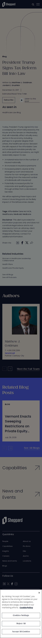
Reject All (21, 623)
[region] (21, 613)
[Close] (39, 592)
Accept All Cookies (21, 632)
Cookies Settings (21, 615)
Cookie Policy (26, 607)
